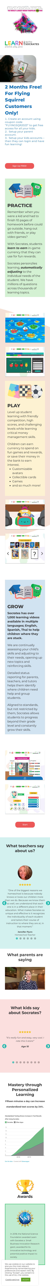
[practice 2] (25, 376)
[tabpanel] (25, 899)
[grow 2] (25, 814)
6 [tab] (35, 938)
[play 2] (25, 563)
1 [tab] (17, 938)
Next (47, 902)
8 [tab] (39, 1062)
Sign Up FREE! (19, 166)
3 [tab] (24, 938)
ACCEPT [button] (26, 1280)
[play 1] (25, 529)
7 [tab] (35, 1062)
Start (25, 824)
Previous (3, 902)
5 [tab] (31, 938)
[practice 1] (25, 342)
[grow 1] (25, 780)
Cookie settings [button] (12, 1280)
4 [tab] (28, 938)
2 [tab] (20, 938)
